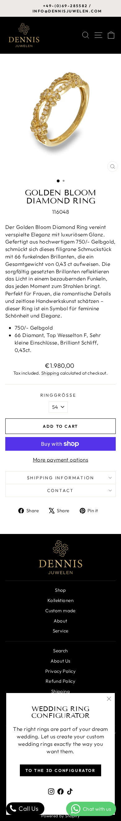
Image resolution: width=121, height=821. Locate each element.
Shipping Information (60, 478)
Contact (60, 490)
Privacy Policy (60, 671)
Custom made (60, 610)
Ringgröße (58, 395)
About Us (60, 661)
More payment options (60, 459)
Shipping (50, 373)
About (60, 621)
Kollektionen (60, 600)
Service (61, 631)
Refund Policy (61, 681)
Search (60, 651)
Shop (60, 590)
